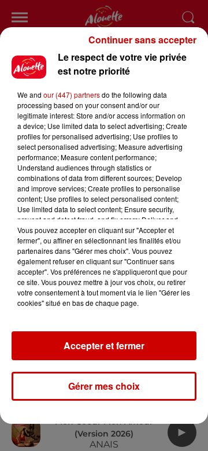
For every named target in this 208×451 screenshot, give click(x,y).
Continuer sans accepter (142, 39)
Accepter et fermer (104, 345)
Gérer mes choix (104, 386)
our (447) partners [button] (71, 94)
